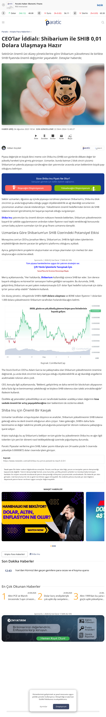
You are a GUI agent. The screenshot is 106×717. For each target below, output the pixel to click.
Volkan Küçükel (14, 148)
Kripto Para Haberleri (20, 31)
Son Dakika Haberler (18, 561)
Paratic (5, 31)
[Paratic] (53, 22)
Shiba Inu (7, 217)
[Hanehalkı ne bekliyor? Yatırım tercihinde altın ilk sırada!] (43, 516)
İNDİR (100, 5)
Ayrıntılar (43, 706)
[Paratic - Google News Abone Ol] (92, 149)
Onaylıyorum (61, 706)
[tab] (51, 546)
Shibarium (47, 277)
